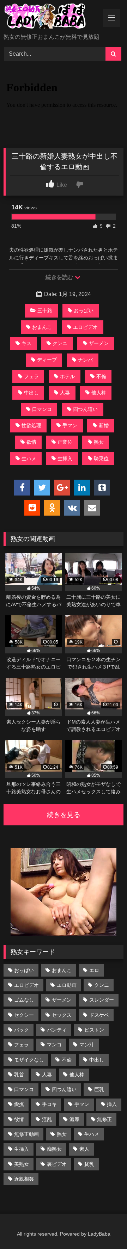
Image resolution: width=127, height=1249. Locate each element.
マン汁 (86, 1044)
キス (26, 343)
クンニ (60, 343)
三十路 (44, 310)
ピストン (94, 1030)
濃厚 (74, 1119)
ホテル (67, 376)
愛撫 (19, 1104)
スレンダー (101, 1000)
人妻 (65, 392)
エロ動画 (67, 985)
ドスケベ (99, 1015)
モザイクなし (29, 1060)
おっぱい (83, 310)
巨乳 (99, 1089)
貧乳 (89, 1164)
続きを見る (63, 814)
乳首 (19, 1074)
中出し (31, 392)
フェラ (31, 376)
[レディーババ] (52, 17)
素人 (84, 1149)
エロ (94, 970)
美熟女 (21, 1164)
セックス (62, 1015)
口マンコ (42, 409)
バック (21, 1030)
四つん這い (85, 409)
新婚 (104, 425)
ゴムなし (24, 1000)
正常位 (65, 442)
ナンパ (85, 360)
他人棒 (98, 392)
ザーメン (99, 343)
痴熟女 (54, 1149)
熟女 (99, 442)
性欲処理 (31, 425)
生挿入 (65, 458)
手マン (69, 425)
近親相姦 (24, 1179)
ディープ (47, 360)
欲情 (31, 442)
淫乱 (47, 1119)
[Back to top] (105, 1228)
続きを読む (60, 277)
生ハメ (29, 458)
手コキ (49, 1104)
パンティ (57, 1030)
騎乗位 (101, 458)
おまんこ (42, 327)
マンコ (54, 1044)
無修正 (104, 1119)
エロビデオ (85, 327)
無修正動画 (26, 1134)
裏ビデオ (57, 1164)
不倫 (101, 376)
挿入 (112, 1104)
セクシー (24, 1015)
